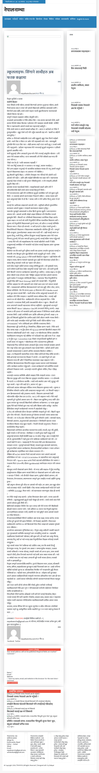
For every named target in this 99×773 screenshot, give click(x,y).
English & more (83, 19)
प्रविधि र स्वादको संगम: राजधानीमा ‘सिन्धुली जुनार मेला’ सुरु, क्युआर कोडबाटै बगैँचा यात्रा (31, 722)
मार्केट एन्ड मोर (30, 19)
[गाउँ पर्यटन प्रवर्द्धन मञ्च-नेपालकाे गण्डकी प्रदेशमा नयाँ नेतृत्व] (81, 180)
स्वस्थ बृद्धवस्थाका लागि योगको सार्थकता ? (80, 240)
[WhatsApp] (3, 767)
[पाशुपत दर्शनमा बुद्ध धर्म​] (81, 264)
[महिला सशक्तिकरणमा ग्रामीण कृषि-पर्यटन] (81, 273)
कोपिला (73, 19)
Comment (11, 653)
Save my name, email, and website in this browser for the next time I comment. (32, 679)
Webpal (51, 765)
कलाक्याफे (65, 19)
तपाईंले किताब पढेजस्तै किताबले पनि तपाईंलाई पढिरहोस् (30, 704)
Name (9, 672)
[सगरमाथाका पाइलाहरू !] (81, 142)
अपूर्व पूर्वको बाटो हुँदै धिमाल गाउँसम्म (78, 229)
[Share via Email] (23, 641)
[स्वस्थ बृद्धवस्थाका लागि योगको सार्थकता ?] (81, 237)
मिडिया (51, 19)
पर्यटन (21, 19)
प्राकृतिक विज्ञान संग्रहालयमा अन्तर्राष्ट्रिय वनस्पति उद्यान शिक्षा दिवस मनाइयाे (79, 255)
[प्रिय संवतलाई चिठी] (80, 149)
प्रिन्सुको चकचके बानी (76, 191)
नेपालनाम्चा (19, 618)
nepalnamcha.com (28, 93)
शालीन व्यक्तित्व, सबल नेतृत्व (80, 86)
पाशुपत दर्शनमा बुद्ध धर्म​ (77, 266)
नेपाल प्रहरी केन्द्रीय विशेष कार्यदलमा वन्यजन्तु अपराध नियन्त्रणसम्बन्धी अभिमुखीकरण (79, 217)
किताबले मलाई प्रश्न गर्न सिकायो (19, 711)
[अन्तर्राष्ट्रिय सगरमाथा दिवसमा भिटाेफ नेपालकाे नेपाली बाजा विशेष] (81, 298)
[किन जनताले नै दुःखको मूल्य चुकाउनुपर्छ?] (81, 284)
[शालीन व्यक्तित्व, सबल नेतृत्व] (81, 158)
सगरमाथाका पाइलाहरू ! (80, 51)
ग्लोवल (57, 19)
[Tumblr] (21, 641)
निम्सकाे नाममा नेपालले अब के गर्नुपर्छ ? (22, 696)
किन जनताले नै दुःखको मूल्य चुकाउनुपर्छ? (78, 288)
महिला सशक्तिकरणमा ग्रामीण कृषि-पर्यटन (79, 277)
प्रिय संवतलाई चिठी (79, 68)
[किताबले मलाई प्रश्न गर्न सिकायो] (21, 708)
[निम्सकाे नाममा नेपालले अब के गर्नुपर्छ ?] (23, 693)
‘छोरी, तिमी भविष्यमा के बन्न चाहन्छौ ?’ (78, 202)
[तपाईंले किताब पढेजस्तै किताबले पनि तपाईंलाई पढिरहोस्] (28, 701)
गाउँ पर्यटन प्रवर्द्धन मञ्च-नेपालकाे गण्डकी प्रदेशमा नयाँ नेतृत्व (81, 128)
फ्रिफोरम (39, 19)
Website (10, 676)
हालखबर (8, 19)
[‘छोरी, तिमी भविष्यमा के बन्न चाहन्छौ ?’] (81, 198)
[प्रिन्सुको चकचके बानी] (80, 189)
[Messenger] (22, 641)
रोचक (46, 19)
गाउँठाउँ (15, 19)
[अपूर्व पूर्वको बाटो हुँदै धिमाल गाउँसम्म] (81, 225)
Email (9, 674)
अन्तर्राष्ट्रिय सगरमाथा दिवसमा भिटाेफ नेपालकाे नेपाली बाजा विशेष (81, 302)
